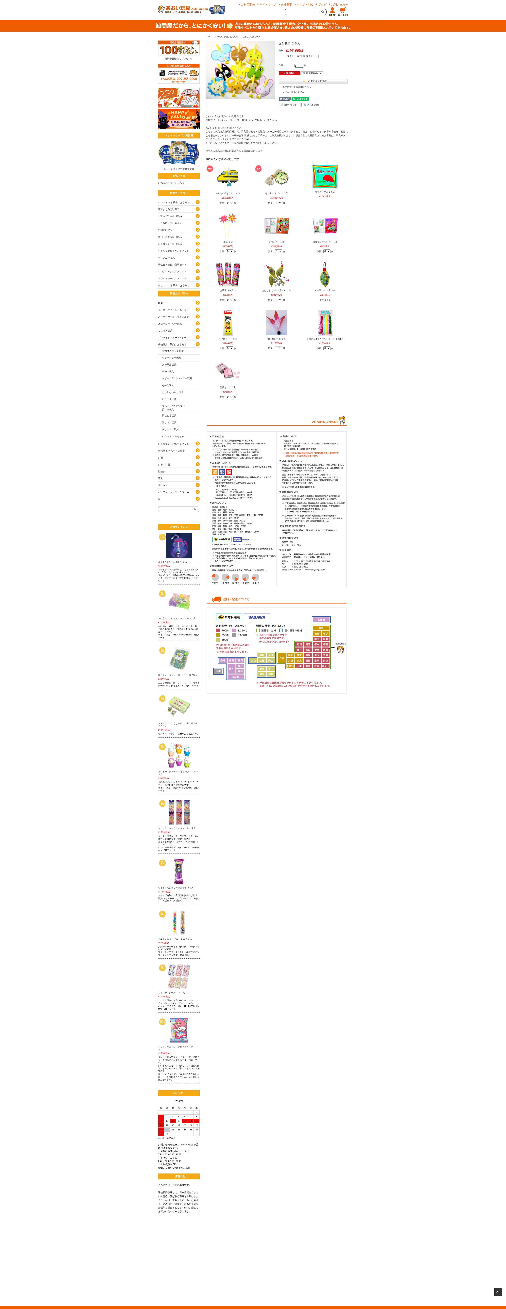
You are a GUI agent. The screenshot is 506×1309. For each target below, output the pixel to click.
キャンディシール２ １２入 (171, 992)
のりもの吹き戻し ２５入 (228, 193)
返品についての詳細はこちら (297, 87)
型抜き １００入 (228, 387)
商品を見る (325, 300)
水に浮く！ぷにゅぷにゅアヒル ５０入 (177, 618)
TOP (208, 37)
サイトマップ (268, 4)
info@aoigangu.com (178, 1167)
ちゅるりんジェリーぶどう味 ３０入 (176, 887)
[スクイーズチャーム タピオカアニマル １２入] (179, 755)
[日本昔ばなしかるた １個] (325, 226)
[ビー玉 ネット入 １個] (325, 274)
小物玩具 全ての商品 (173, 350)
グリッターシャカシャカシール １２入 (177, 828)
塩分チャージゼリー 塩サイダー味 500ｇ (178, 675)
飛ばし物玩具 (169, 415)
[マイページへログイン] (332, 12)
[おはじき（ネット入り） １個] (276, 274)
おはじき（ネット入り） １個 (276, 290)
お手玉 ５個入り (228, 290)
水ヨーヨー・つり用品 (170, 323)
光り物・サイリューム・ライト (174, 310)
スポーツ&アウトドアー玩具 (177, 378)
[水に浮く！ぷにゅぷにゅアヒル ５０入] (179, 602)
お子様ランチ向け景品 (170, 244)
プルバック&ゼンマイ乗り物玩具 (173, 408)
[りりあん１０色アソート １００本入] (325, 323)
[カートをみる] (343, 12)
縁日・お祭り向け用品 (170, 237)
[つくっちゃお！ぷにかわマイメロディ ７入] (179, 1030)
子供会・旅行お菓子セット (172, 264)
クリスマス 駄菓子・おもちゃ (174, 285)
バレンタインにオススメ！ (172, 271)
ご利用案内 (248, 4)
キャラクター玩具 (171, 357)
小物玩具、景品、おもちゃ (226, 37)
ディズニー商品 (166, 257)
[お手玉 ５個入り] (228, 274)
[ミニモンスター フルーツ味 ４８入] (179, 922)
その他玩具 (168, 385)
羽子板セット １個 (228, 339)
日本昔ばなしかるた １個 (325, 242)
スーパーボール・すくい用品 (173, 316)
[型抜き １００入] (228, 371)
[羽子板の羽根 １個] (276, 322)
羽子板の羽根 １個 (277, 339)
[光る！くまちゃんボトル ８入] (179, 545)
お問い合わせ (339, 4)
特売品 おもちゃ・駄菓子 (171, 450)
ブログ (322, 4)
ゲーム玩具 (168, 371)
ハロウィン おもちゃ (173, 436)
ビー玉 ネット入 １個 (325, 290)
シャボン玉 (164, 464)
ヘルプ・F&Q (305, 4)
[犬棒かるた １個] (276, 226)
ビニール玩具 (169, 399)
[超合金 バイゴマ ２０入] (276, 177)
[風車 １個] (228, 226)
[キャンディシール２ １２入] (179, 976)
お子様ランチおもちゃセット (173, 443)
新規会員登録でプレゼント (179, 58)
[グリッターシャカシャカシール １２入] (179, 812)
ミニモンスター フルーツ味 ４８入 (175, 939)
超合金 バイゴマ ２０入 (276, 193)
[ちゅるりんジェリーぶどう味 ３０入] (179, 871)
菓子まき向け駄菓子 (168, 209)
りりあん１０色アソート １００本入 (325, 339)
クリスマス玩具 (170, 429)
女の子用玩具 (169, 364)
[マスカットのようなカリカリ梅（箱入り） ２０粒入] (179, 707)
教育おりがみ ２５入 (325, 192)
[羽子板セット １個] (228, 323)
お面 (160, 457)
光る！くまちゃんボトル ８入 (172, 562)
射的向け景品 (165, 230)
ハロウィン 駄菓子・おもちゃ (174, 202)
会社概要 (286, 4)
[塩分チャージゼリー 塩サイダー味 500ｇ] (179, 659)
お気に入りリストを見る (171, 182)
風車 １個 (228, 242)
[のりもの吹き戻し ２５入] (228, 177)
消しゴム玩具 (169, 422)
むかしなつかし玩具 (251, 37)
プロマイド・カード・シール (173, 337)
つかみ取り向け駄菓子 (170, 223)
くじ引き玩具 (165, 330)
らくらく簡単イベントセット (173, 250)
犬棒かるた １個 (276, 242)
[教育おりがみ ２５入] (325, 176)
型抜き (161, 471)
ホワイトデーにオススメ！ (172, 278)
